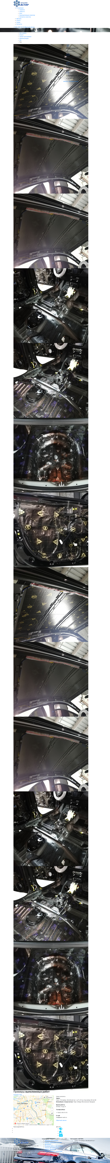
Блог (20, 13)
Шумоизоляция (24, 38)
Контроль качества (25, 17)
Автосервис (23, 33)
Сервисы (22, 9)
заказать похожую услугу (70, 81)
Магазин (18, 18)
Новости (22, 11)
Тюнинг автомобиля (25, 36)
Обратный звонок (29, 27)
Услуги (18, 20)
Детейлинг (48, 1144)
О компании (20, 8)
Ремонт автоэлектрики (52, 1148)
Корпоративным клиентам (27, 15)
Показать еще (17, 1094)
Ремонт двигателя (50, 1149)
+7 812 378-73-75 (18, 27)
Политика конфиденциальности (65, 1161)
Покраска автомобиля (51, 1140)
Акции (18, 22)
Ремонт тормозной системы (53, 1142)
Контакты (19, 24)
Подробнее (16, 1158)
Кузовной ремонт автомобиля (54, 1146)
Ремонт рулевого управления (53, 1151)
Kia (20, 40)
